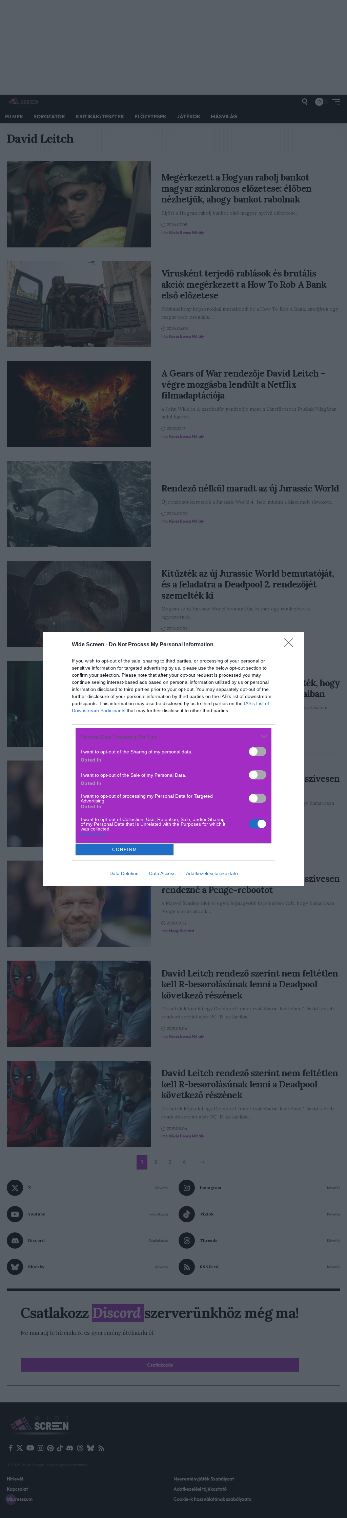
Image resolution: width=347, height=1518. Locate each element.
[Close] (290, 644)
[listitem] (173, 736)
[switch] (257, 751)
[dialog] (173, 759)
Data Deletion (124, 873)
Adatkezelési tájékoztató (212, 873)
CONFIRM (124, 849)
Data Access (162, 873)
